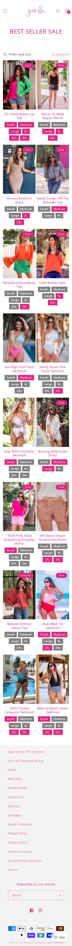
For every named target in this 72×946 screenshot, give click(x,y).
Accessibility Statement (25, 861)
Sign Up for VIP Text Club (26, 752)
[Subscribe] (59, 895)
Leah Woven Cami (52, 283)
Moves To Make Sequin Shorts (52, 116)
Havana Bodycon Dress (19, 200)
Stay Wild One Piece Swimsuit (19, 453)
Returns (13, 806)
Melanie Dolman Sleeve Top (19, 626)
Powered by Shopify (43, 942)
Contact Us (16, 797)
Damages (14, 815)
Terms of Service (20, 852)
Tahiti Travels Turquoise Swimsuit (19, 710)
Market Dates (17, 788)
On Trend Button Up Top (19, 116)
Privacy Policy (17, 842)
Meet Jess (15, 779)
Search (13, 870)
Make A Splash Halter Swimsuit (52, 710)
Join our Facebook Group (26, 761)
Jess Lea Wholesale (24, 942)
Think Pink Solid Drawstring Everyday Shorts (19, 539)
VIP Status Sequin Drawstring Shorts (52, 538)
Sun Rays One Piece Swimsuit (19, 369)
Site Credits (58, 942)
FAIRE (12, 770)
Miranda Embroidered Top (19, 285)
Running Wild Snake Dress (53, 453)
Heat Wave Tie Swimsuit (52, 626)
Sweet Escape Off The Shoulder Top (53, 200)
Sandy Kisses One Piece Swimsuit (53, 369)
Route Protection (20, 824)
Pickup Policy (17, 833)
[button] (5, 11)
